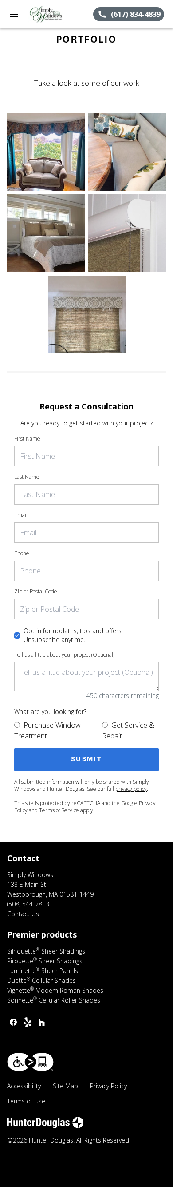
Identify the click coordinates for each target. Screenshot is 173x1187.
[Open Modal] (46, 152)
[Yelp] (27, 1022)
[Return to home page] (55, 14)
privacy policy (131, 789)
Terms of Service (59, 810)
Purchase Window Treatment (47, 730)
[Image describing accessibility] (30, 1062)
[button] (14, 14)
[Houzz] (41, 1022)
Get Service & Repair (128, 730)
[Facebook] (13, 1022)
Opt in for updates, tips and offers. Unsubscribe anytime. (73, 635)
